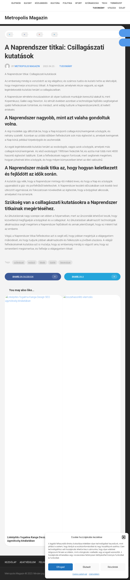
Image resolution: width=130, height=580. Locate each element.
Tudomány (98, 8)
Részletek (113, 567)
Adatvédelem (94, 574)
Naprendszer (65, 262)
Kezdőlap (10, 562)
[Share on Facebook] (28, 34)
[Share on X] (13, 34)
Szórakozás (92, 3)
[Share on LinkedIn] (58, 34)
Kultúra (55, 3)
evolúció (31, 262)
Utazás (112, 8)
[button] (123, 537)
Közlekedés (41, 3)
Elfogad (61, 567)
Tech (104, 3)
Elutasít (87, 567)
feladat (42, 262)
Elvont (28, 3)
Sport (78, 3)
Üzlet (122, 8)
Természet (116, 3)
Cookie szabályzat (79, 574)
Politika (67, 3)
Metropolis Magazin (26, 17)
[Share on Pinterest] (43, 34)
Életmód (16, 3)
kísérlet (52, 262)
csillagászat (19, 262)
